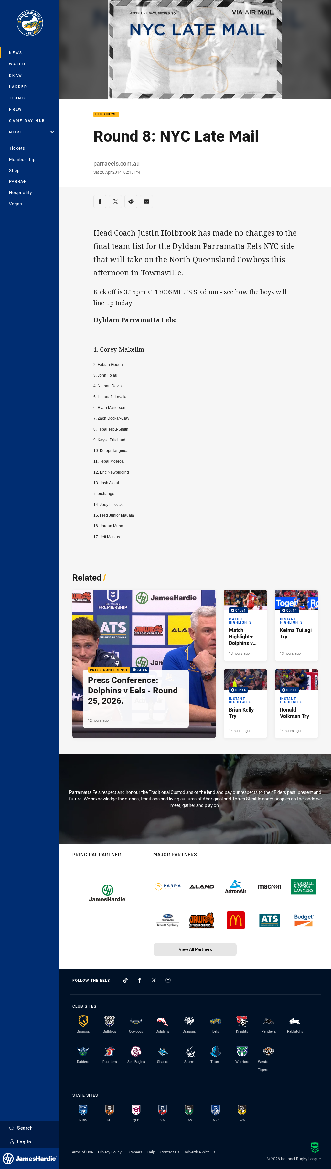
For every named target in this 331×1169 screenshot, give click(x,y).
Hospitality (20, 192)
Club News (106, 115)
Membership (22, 159)
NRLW (15, 109)
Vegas (15, 204)
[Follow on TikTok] (125, 980)
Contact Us (169, 1151)
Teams (17, 97)
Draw (16, 75)
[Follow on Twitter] (153, 980)
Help (151, 1151)
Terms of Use (81, 1151)
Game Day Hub (27, 120)
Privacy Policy (110, 1151)
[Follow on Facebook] (139, 980)
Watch (17, 63)
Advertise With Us (200, 1151)
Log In (24, 1142)
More (16, 131)
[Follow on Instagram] (168, 980)
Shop (14, 170)
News (16, 52)
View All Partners (195, 949)
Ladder (18, 86)
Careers (135, 1151)
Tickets (17, 148)
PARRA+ (17, 181)
